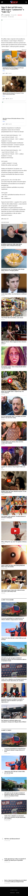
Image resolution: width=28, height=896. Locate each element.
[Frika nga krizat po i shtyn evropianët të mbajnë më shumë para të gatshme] (14, 850)
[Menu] (2, 2)
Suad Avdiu (7, 15)
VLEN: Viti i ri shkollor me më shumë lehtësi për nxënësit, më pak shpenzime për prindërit (14, 680)
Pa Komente (4, 16)
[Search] (26, 2)
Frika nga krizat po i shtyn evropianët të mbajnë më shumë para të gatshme (15, 859)
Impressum (12, 892)
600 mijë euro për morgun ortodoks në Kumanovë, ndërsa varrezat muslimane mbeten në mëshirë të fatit (13, 659)
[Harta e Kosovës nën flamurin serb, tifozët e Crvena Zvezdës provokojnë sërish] (14, 871)
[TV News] (14, 2)
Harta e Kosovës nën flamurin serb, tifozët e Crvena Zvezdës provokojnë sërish (15, 881)
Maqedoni (20, 15)
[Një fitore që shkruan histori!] (14, 830)
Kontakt (17, 892)
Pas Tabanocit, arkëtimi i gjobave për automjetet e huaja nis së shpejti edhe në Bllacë (13, 721)
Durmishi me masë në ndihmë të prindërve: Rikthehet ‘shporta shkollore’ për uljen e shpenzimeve (12, 700)
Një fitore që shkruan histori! (12, 838)
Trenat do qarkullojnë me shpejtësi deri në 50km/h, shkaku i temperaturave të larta (12, 619)
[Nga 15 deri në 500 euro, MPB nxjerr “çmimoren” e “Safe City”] (14, 27)
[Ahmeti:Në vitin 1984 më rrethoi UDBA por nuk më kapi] (14, 629)
